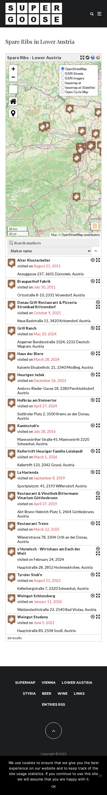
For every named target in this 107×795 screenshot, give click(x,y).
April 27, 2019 (45, 504)
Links (79, 693)
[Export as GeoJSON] (87, 57)
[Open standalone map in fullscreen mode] (82, 57)
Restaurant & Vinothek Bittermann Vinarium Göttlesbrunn (47, 495)
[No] (100, 775)
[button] (42, 127)
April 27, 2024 (45, 406)
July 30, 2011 (45, 287)
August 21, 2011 (47, 266)
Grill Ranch (26, 328)
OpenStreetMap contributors (80, 234)
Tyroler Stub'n (29, 575)
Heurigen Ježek (30, 375)
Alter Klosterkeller (33, 260)
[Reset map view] (13, 101)
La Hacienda (27, 472)
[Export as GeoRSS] (98, 57)
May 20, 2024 (45, 334)
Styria (29, 693)
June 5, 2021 (44, 622)
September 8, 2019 (49, 478)
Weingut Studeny (32, 617)
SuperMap (25, 682)
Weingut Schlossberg (36, 596)
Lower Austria (77, 682)
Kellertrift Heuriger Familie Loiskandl (50, 451)
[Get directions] (93, 260)
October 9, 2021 (47, 313)
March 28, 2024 (47, 359)
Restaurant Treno (32, 523)
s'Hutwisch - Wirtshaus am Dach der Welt (48, 551)
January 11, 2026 (48, 601)
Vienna (48, 682)
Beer (46, 693)
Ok (53, 786)
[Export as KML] (93, 57)
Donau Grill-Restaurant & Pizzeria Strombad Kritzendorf (47, 304)
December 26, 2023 (50, 380)
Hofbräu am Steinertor (37, 400)
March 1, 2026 (45, 457)
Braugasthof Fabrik (33, 281)
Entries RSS (53, 704)
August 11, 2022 (47, 580)
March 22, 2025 (47, 529)
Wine (62, 693)
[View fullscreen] (13, 89)
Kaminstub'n (28, 426)
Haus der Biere (30, 353)
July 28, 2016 (45, 431)
